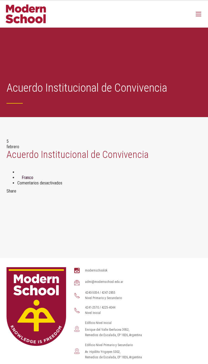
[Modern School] (25, 14)
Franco (27, 177)
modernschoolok (96, 270)
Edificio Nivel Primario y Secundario (109, 345)
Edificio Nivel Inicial (98, 323)
